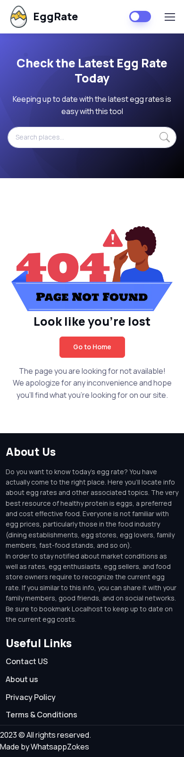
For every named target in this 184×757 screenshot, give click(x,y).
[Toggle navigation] (169, 16)
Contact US (27, 661)
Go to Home (92, 346)
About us (22, 679)
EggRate (55, 16)
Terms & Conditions (41, 714)
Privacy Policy (31, 697)
